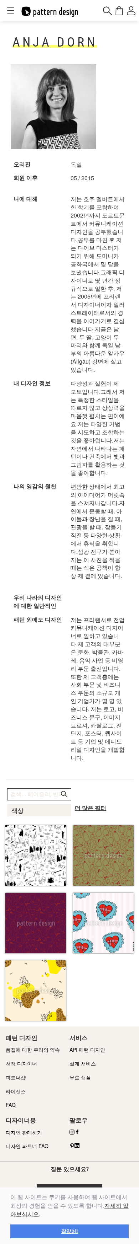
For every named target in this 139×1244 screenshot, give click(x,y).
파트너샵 (16, 1077)
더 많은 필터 (90, 808)
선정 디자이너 (21, 1063)
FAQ (11, 1104)
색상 (17, 810)
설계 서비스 (83, 1063)
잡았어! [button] (69, 1231)
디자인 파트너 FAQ (27, 1145)
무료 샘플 (80, 1077)
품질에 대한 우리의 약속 (33, 1049)
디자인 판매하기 (24, 1132)
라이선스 (16, 1091)
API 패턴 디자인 (87, 1049)
